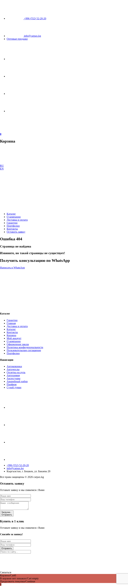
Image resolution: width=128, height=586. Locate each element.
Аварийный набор (17, 381)
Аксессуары (13, 378)
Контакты (12, 228)
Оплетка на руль (16, 372)
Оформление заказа (18, 344)
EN (2, 168)
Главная (11, 323)
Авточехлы (13, 369)
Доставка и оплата (17, 219)
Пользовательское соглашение (24, 350)
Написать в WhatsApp (12, 267)
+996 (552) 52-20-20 (34, 18)
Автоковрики (14, 366)
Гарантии (12, 222)
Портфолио (13, 225)
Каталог (11, 213)
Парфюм (11, 384)
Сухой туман (14, 387)
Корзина (11, 335)
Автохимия (13, 375)
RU (2, 165)
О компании (14, 216)
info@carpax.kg (32, 35)
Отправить (6, 513)
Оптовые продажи (17, 38)
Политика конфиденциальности (25, 347)
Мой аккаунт (14, 338)
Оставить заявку (16, 231)
